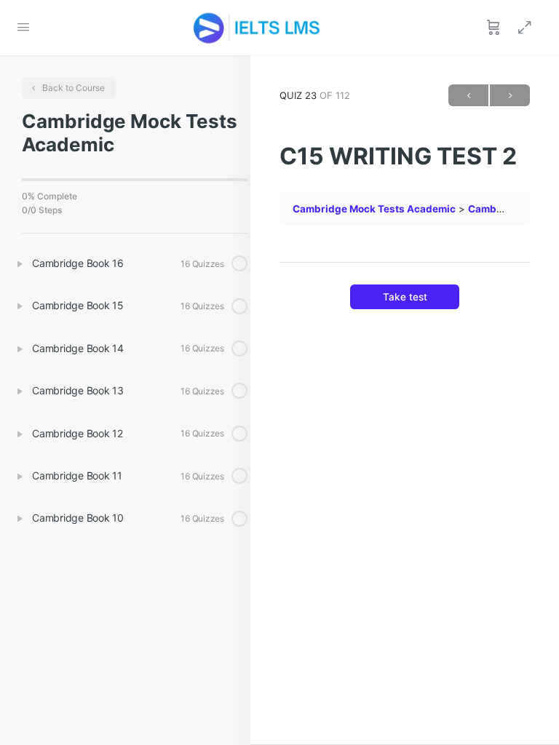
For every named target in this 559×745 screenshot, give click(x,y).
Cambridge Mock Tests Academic (374, 209)
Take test (405, 297)
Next (510, 95)
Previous (468, 95)
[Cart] (493, 27)
